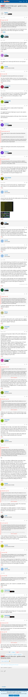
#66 (26, 620)
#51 (26, 227)
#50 (26, 196)
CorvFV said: (3, 523)
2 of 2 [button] (17, 652)
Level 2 (10, 14)
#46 (26, 105)
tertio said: (3, 74)
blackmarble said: (4, 131)
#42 (26, 40)
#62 (26, 520)
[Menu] (1, 1)
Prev (14, 652)
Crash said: (3, 552)
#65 (26, 594)
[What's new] (24, 1)
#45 (26, 90)
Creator (13, 591)
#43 (26, 59)
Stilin (3, 9)
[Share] (24, 17)
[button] (4, 689)
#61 (26, 488)
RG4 (3, 689)
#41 (26, 17)
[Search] (26, 1)
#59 (26, 424)
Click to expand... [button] (14, 377)
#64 (26, 573)
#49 (26, 182)
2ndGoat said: (4, 622)
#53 (26, 259)
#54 (26, 293)
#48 (26, 156)
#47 (26, 128)
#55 (26, 316)
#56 (26, 331)
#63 (26, 550)
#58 (26, 396)
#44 (26, 71)
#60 (26, 445)
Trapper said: (3, 20)
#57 (26, 364)
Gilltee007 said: (4, 367)
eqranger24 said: (4, 159)
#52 (26, 244)
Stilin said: (3, 632)
